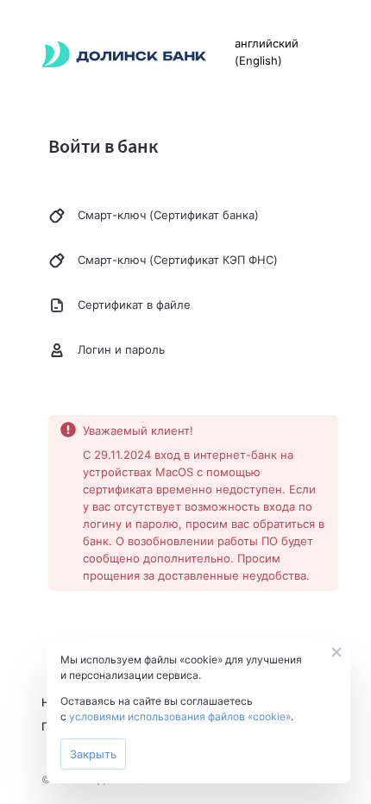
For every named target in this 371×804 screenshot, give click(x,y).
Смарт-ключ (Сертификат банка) (168, 215)
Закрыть (93, 754)
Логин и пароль (121, 349)
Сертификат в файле (134, 304)
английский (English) (267, 51)
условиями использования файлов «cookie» (180, 716)
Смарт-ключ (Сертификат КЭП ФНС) (178, 260)
